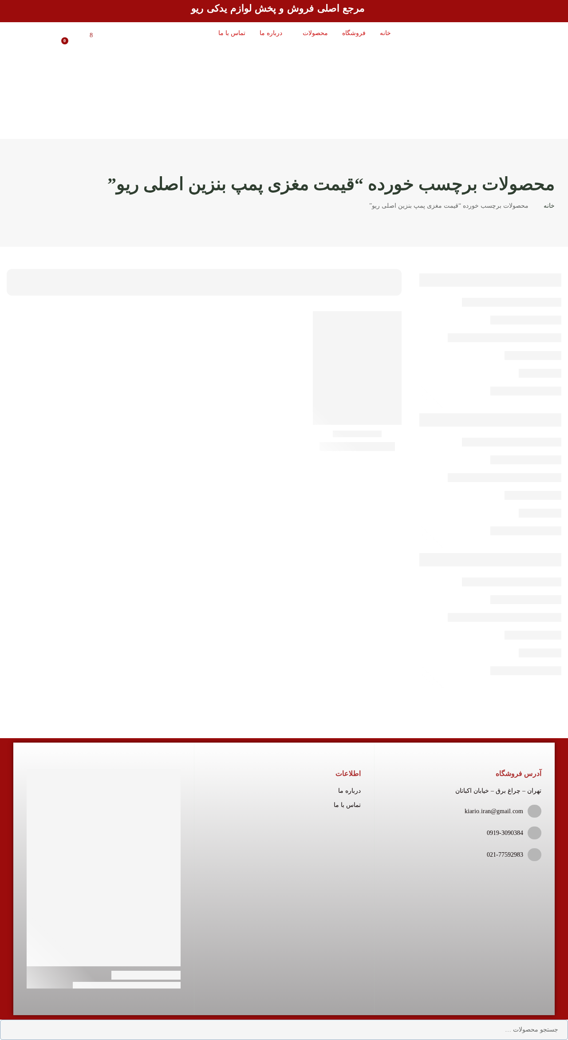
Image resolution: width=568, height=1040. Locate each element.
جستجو (13, 1030)
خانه (549, 205)
